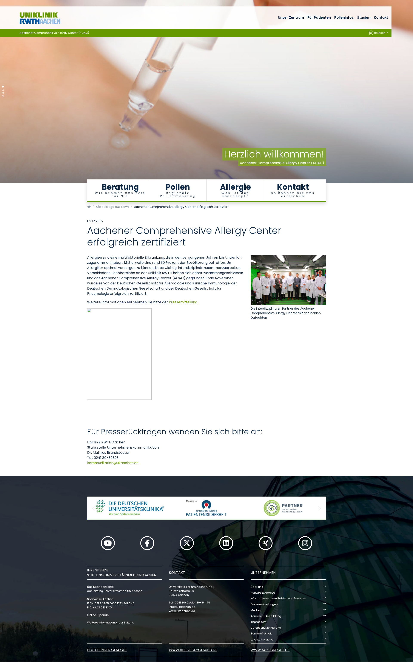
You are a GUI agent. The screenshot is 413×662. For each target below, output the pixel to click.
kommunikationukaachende (113, 462)
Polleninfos (344, 17)
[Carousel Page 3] (3, 93)
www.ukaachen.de (182, 611)
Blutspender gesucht (107, 649)
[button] (93, 508)
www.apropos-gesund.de (193, 649)
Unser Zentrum (291, 17)
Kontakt (381, 17)
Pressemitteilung (183, 302)
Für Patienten (319, 17)
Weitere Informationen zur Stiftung (110, 622)
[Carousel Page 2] (3, 90)
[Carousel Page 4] (3, 96)
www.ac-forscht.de (270, 649)
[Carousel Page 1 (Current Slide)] (3, 87)
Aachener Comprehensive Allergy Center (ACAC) (54, 33)
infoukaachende (182, 607)
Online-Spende (98, 615)
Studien (363, 17)
